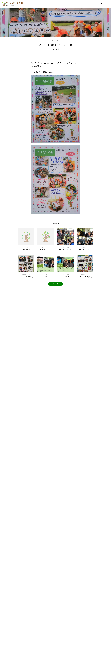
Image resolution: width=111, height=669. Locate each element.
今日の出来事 (55, 49)
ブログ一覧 (55, 284)
